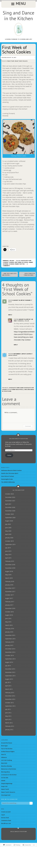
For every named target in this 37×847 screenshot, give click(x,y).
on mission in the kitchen (9, 775)
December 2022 (10, 497)
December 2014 (10, 649)
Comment (28, 426)
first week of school (21, 262)
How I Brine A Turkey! (7, 476)
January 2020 (9, 538)
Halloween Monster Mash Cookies (11, 470)
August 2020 (9, 521)
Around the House (6, 743)
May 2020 (8, 531)
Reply (10, 315)
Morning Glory (5, 772)
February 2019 (9, 561)
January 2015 (9, 645)
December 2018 (10, 564)
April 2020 (8, 534)
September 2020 (10, 517)
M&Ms (31, 262)
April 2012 (8, 719)
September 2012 (10, 706)
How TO (3, 754)
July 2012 (8, 709)
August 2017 (9, 598)
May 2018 (8, 575)
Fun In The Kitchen (6, 748)
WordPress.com (6, 823)
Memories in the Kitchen (8, 769)
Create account (6, 812)
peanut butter (19, 264)
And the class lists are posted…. (9, 274)
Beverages (4, 746)
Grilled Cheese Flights (8, 751)
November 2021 (10, 501)
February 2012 (9, 726)
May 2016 (8, 622)
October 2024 (9, 494)
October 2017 (9, 595)
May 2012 (8, 716)
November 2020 (10, 511)
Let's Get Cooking (6, 760)
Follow (9, 455)
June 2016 (8, 618)
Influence (4, 757)
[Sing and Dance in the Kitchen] (18, 29)
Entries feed (5, 817)
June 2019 (8, 551)
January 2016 (9, 632)
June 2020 (8, 527)
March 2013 (9, 689)
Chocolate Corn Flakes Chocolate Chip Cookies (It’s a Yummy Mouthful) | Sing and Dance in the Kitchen (18, 389)
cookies (11, 262)
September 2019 (10, 544)
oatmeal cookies (8, 264)
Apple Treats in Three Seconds (29, 274)
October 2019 (9, 541)
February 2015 (9, 642)
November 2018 (10, 568)
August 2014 (9, 662)
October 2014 (9, 655)
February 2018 (9, 581)
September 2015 (10, 639)
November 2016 (10, 608)
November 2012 (10, 699)
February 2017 (9, 601)
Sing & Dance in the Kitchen (18, 831)
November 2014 (10, 652)
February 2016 (9, 628)
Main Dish (4, 763)
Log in (3, 815)
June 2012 (8, 713)
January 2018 (9, 585)
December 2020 (10, 507)
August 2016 (9, 615)
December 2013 (10, 669)
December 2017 (10, 588)
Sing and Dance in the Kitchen (18, 15)
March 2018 (9, 578)
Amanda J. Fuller (8, 260)
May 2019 (8, 554)
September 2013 (10, 676)
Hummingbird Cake (7, 479)
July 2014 (8, 666)
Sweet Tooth (10, 61)
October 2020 (9, 514)
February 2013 (9, 692)
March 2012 (9, 723)
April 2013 (8, 686)
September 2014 (10, 659)
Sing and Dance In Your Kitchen (18, 438)
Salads (3, 780)
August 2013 (9, 679)
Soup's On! (4, 786)
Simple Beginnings (6, 783)
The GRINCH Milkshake (8, 482)
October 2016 (9, 612)
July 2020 (8, 524)
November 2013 (10, 672)
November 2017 (10, 591)
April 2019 (8, 558)
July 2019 (8, 548)
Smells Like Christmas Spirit (9, 473)
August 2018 (9, 571)
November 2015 (10, 635)
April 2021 (8, 504)
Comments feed (6, 820)
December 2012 (10, 696)
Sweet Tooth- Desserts (21, 61)
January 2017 (9, 605)
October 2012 (9, 703)
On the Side (4, 777)
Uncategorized (5, 795)
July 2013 (8, 682)
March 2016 (9, 625)
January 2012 (9, 729)
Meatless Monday (6, 766)
